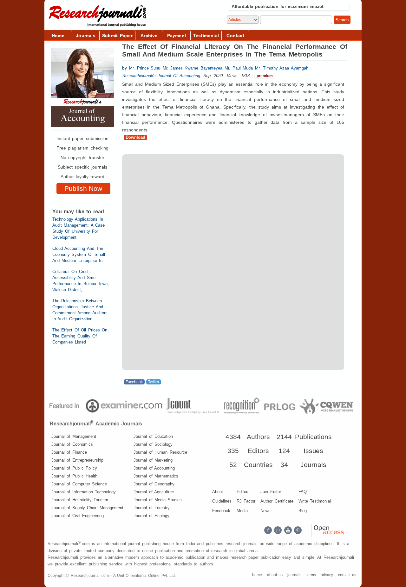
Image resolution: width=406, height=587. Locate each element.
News (265, 510)
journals (294, 575)
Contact (235, 35)
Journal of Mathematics (156, 476)
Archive (149, 35)
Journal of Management (73, 436)
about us (275, 575)
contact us (347, 575)
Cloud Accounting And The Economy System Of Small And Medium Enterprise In (78, 254)
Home (58, 35)
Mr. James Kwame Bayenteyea (192, 68)
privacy (327, 575)
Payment (176, 35)
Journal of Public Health (74, 476)
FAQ (302, 491)
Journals (85, 35)
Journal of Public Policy (74, 468)
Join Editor (270, 491)
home (257, 575)
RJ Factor (246, 501)
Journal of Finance (69, 452)
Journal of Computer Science (79, 484)
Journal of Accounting (154, 468)
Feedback (221, 510)
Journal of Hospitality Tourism (79, 499)
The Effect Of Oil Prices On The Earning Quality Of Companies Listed (79, 336)
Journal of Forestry (152, 507)
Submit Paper (117, 35)
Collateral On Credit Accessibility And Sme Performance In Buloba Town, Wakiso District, (80, 280)
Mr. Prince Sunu (144, 68)
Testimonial (206, 35)
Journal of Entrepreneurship (77, 460)
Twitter (153, 382)
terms (311, 575)
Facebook (134, 382)
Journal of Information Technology (83, 492)
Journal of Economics (72, 444)
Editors (243, 491)
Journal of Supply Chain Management (87, 507)
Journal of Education (153, 436)
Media (242, 510)
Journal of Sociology (153, 444)
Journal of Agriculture (154, 492)
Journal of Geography (154, 484)
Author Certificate (276, 501)
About (217, 491)
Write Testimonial (314, 501)
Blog (302, 510)
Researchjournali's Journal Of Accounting (161, 75)
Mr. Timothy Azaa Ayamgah (281, 68)
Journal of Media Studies (157, 499)
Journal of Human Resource (160, 452)
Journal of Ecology (151, 515)
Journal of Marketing (153, 460)
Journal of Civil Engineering (77, 515)
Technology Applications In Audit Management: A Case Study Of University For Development (78, 228)
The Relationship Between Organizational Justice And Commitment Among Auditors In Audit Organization (80, 309)
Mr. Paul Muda (239, 68)
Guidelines (222, 501)
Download (135, 137)
